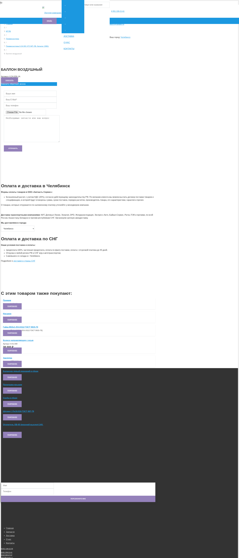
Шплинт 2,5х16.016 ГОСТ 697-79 (18, 411)
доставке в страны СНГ (24, 261)
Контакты (10, 543)
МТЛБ (8, 31)
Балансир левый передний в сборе (20, 371)
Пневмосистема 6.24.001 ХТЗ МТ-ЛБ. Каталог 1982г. (27, 46)
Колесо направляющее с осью (18, 340)
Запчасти (10, 532)
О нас (8, 539)
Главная (10, 528)
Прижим (7, 300)
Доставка (10, 536)
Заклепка (7, 358)
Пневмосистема (12, 39)
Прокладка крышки (12, 385)
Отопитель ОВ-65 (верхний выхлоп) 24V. (23, 425)
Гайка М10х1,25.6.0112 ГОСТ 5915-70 (20, 327)
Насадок (7, 314)
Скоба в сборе (10, 398)
